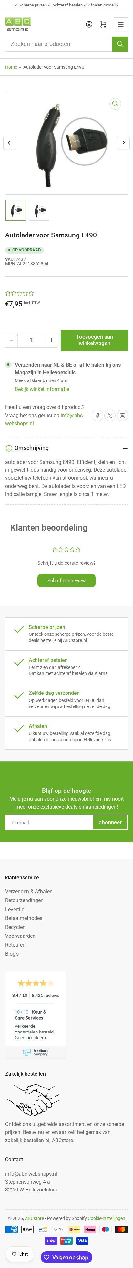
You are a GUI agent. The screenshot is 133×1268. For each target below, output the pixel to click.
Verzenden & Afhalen (29, 891)
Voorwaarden (20, 936)
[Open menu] (121, 24)
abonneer (110, 822)
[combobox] (66, 44)
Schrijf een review (66, 581)
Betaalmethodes (23, 918)
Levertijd (15, 909)
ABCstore (34, 1218)
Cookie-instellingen (106, 1218)
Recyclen (15, 927)
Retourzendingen (24, 900)
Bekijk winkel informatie (42, 389)
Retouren (15, 945)
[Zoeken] (120, 44)
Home (11, 67)
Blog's (12, 954)
